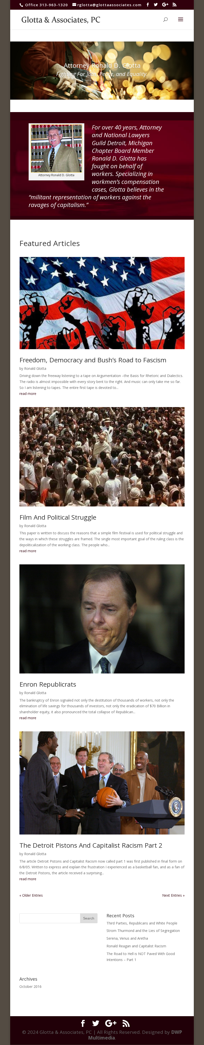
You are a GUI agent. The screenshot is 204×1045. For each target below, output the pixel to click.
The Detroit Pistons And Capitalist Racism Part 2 (90, 845)
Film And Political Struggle (57, 517)
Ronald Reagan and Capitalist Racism (136, 946)
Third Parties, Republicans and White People (141, 923)
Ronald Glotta (35, 368)
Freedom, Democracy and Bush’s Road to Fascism (92, 359)
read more (27, 393)
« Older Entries (31, 895)
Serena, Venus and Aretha (127, 938)
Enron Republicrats (47, 684)
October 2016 (30, 986)
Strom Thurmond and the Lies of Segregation (143, 930)
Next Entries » (173, 895)
